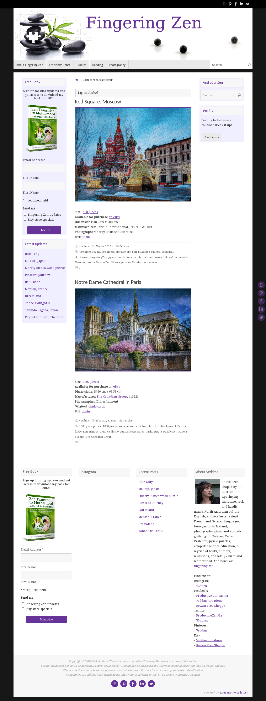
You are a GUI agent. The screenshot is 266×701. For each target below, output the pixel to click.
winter (153, 262)
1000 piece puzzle (90, 426)
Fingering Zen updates (44, 214)
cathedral (167, 252)
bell (134, 252)
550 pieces (90, 212)
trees (145, 262)
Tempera (225, 692)
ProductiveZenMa (209, 615)
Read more (212, 137)
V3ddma (202, 586)
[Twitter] (247, 4)
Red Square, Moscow (98, 102)
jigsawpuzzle (116, 257)
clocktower (82, 257)
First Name (31, 178)
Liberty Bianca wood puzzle (45, 268)
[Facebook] (236, 4)
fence (78, 431)
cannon (155, 252)
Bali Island (33, 282)
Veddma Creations (209, 601)
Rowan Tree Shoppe (210, 606)
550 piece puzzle (89, 252)
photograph (96, 406)
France (105, 431)
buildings (144, 252)
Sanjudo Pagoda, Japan (41, 310)
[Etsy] (224, 4)
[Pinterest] (230, 4)
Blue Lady (32, 254)
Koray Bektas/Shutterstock (171, 257)
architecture (123, 252)
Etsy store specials (41, 219)
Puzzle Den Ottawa (108, 262)
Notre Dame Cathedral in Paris (108, 282)
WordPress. (241, 692)
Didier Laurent (167, 426)
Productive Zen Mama (212, 596)
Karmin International (139, 257)
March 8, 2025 (104, 246)
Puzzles (124, 246)
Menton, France (36, 289)
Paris (149, 431)
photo (85, 237)
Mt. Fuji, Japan (35, 261)
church (152, 426)
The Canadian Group (112, 396)
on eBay (114, 217)
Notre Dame (136, 431)
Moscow (80, 262)
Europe (182, 426)
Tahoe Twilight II (37, 303)
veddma (84, 246)
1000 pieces (91, 382)
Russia (136, 262)
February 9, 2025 (106, 420)
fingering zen (204, 566)
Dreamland (33, 296)
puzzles (126, 262)
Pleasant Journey (37, 275)
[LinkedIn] (242, 4)
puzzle (90, 262)
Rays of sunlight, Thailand (44, 317)
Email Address (34, 160)
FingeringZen (98, 257)
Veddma (202, 630)
